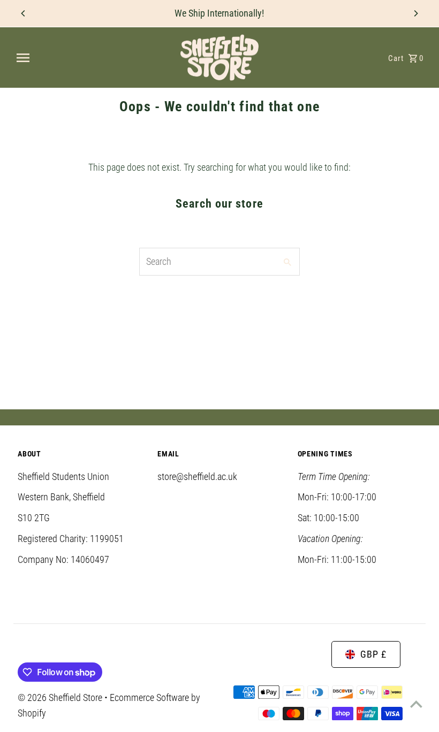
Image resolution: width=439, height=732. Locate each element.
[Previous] (24, 13)
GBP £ (373, 654)
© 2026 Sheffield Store (61, 697)
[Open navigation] (93, 57)
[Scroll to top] (416, 704)
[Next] (415, 13)
